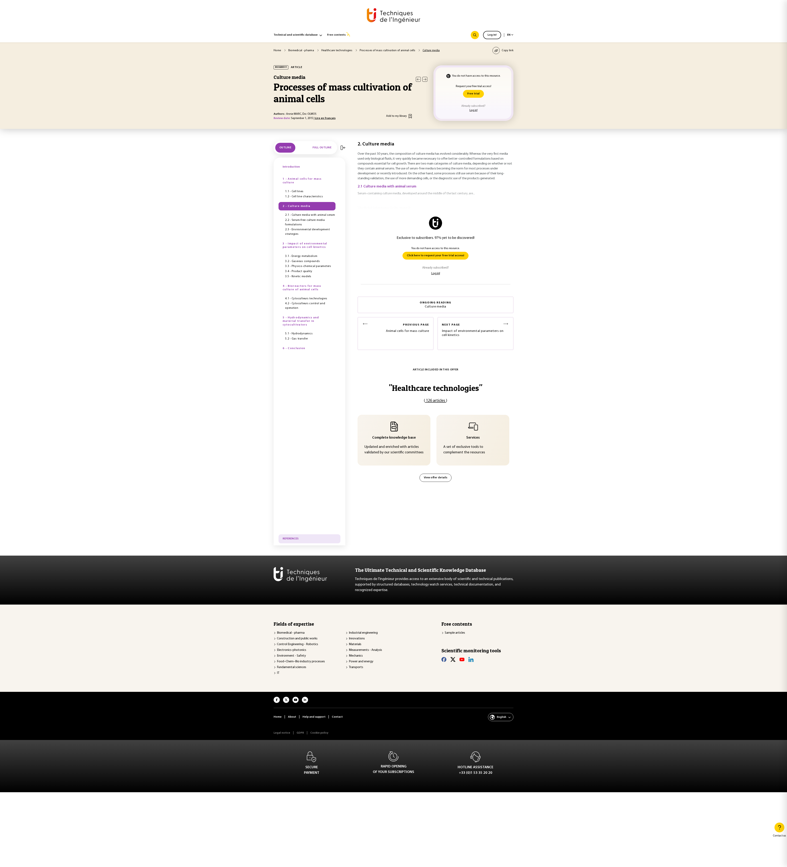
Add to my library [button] (396, 116)
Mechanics (356, 655)
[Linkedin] (471, 659)
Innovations (357, 638)
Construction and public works (297, 638)
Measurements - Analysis (365, 650)
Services (473, 438)
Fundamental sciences (291, 667)
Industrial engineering (363, 632)
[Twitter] (452, 659)
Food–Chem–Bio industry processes (301, 661)
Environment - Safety (291, 655)
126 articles (435, 401)
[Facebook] (443, 659)
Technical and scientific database (296, 34)
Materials (355, 644)
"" (435, 388)
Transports (356, 667)
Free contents (336, 34)
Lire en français (325, 118)
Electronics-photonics (291, 650)
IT (278, 673)
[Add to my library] (410, 116)
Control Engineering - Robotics (297, 644)
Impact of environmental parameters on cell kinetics (473, 330)
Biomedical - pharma (291, 632)
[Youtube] (461, 659)
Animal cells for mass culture (407, 328)
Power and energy (361, 661)
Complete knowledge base (394, 438)
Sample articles (455, 632)
